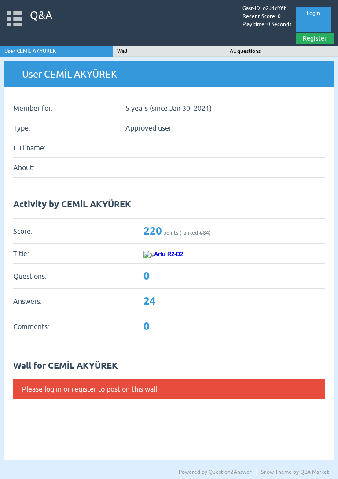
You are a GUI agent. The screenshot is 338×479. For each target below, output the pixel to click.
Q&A (41, 15)
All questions (245, 51)
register (84, 389)
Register (315, 38)
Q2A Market (314, 472)
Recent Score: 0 (261, 16)
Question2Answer (230, 472)
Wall (122, 51)
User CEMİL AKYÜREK (30, 51)
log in (53, 389)
